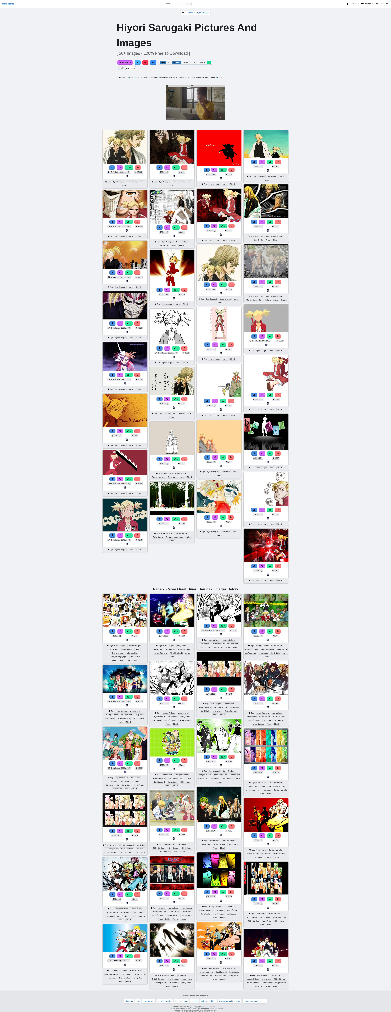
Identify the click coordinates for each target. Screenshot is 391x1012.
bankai (146, 77)
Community (368, 4)
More (201, 62)
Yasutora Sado (117, 660)
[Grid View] (163, 62)
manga (139, 77)
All (121, 68)
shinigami (154, 77)
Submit (356, 4)
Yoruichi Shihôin (164, 919)
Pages (186, 62)
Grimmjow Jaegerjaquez (174, 537)
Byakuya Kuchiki (118, 653)
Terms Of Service (165, 1001)
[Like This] (223, 344)
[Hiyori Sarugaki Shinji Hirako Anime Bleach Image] (219, 453)
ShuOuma (132, 383)
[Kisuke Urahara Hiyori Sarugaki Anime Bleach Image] (172, 395)
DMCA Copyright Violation (229, 1001)
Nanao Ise (161, 908)
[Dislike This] (137, 272)
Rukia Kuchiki (179, 77)
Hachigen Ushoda (112, 715)
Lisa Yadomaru (126, 715)
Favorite (126, 63)
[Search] (190, 4)
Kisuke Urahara (209, 77)
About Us (129, 1001)
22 (130, 167)
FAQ (138, 1001)
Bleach (131, 77)
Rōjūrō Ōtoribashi (182, 242)
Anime (190, 13)
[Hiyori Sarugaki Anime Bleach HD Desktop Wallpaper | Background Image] (125, 268)
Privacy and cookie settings (255, 1001)
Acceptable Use (181, 1001)
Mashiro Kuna (251, 300)
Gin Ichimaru (172, 477)
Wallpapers (130, 68)
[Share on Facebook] (153, 62)
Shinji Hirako (131, 182)
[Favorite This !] (120, 272)
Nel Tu (137, 649)
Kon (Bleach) (114, 649)
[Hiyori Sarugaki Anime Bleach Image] (172, 285)
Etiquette (194, 1001)
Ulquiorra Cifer (132, 653)
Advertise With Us (208, 1001)
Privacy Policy (148, 1001)
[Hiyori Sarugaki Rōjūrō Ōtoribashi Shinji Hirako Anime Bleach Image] (172, 223)
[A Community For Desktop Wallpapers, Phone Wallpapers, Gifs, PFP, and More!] (183, 13)
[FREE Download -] (112, 272)
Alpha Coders (8, 4)
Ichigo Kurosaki (166, 77)
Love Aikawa (109, 718)
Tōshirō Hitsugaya (193, 77)
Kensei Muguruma (262, 236)
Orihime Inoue (127, 649)
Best (193, 62)
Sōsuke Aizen (174, 912)
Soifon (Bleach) (186, 915)
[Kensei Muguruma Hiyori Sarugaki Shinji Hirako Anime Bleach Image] (266, 217)
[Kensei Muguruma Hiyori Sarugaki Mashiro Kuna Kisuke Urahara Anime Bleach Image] (266, 277)
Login (377, 4)
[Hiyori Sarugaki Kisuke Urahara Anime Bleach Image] (219, 280)
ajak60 (132, 176)
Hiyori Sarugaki (202, 13)
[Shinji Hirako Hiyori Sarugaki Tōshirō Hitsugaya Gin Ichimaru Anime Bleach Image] (172, 455)
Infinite (177, 62)
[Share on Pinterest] (145, 62)
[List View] (169, 62)
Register (384, 4)
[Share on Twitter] (138, 62)
